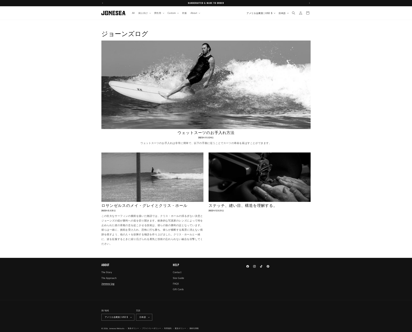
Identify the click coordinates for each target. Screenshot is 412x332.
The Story (106, 272)
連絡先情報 (194, 328)
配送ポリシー (180, 328)
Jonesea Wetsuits (117, 328)
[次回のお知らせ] (309, 3)
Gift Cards (178, 289)
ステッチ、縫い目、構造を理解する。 (243, 205)
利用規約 (168, 328)
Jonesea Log (107, 283)
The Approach (109, 278)
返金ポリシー (133, 328)
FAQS (176, 283)
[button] (144, 13)
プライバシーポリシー (151, 328)
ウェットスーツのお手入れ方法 (206, 132)
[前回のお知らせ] (102, 3)
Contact (177, 272)
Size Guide (178, 278)
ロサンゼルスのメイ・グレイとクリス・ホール (144, 205)
